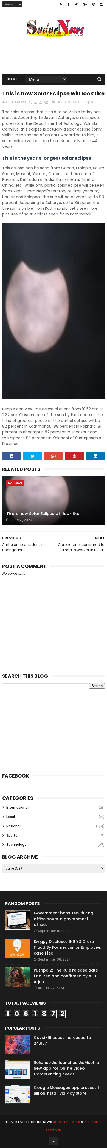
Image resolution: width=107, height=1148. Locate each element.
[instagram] (101, 4)
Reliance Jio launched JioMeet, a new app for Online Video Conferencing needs (66, 1068)
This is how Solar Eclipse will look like (42, 513)
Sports (11, 835)
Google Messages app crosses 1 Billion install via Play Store (66, 1090)
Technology (16, 844)
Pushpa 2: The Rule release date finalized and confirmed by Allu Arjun (66, 975)
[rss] (61, 4)
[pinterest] (93, 4)
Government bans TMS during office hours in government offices (63, 918)
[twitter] (76, 4)
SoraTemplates (66, 1122)
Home (12, 79)
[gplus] (85, 4)
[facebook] (68, 4)
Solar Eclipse (83, 101)
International (17, 807)
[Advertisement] (43, 729)
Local (10, 816)
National (64, 101)
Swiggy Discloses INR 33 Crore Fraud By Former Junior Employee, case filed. (67, 947)
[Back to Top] (53, 1141)
